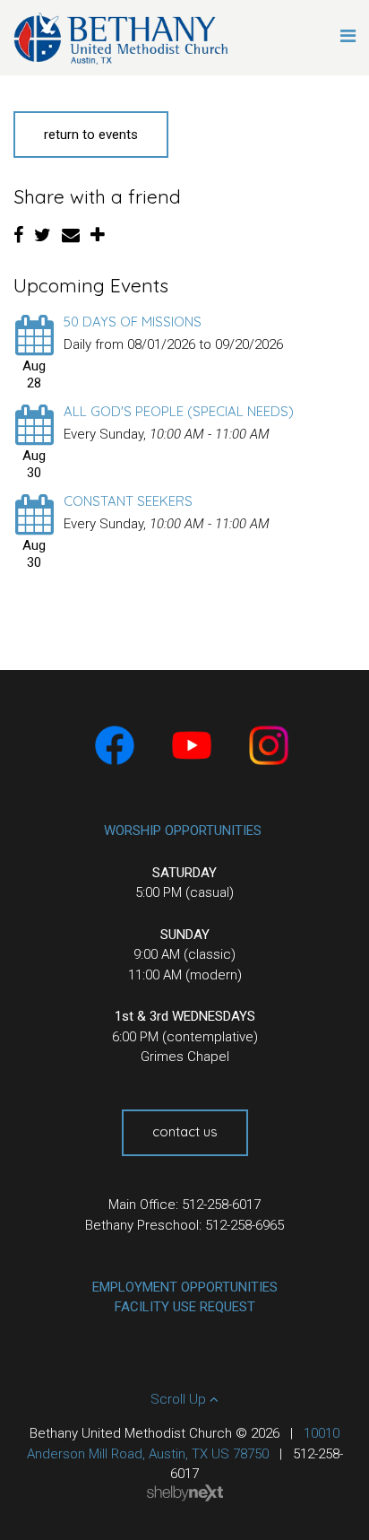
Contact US (185, 1131)
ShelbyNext (185, 1493)
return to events (91, 134)
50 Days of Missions (133, 321)
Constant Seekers (128, 500)
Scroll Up (180, 1399)
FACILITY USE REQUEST (185, 1307)
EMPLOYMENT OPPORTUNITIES (185, 1287)
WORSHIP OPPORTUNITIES (183, 830)
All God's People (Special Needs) (179, 411)
